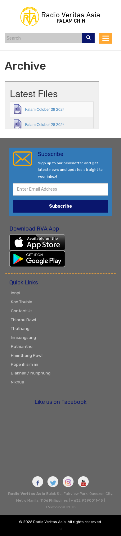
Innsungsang (23, 337)
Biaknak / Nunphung (31, 372)
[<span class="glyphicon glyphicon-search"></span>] (88, 38)
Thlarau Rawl (23, 319)
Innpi (15, 292)
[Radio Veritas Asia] (60, 16)
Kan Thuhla (21, 301)
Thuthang (20, 328)
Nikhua (17, 381)
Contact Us (22, 310)
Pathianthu (22, 346)
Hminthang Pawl (27, 355)
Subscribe (60, 206)
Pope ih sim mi (24, 364)
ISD (61, 529)
